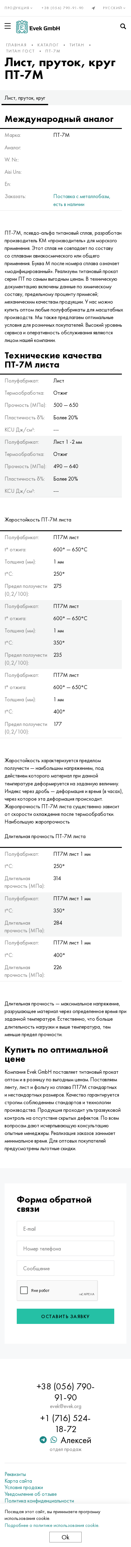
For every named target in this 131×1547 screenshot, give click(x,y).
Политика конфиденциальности (39, 1500)
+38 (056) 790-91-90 (63, 7)
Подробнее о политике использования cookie (51, 1525)
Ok (65, 1537)
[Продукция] (9, 26)
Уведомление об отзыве (31, 1494)
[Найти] (123, 26)
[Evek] (38, 26)
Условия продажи (24, 1487)
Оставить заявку (65, 1316)
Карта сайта (18, 1481)
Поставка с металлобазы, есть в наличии (82, 200)
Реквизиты (15, 1474)
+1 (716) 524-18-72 (65, 1424)
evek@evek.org (65, 1406)
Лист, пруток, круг (25, 97)
